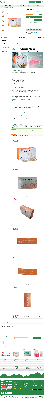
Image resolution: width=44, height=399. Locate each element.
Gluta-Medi (16, 359)
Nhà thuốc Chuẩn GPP (16, 384)
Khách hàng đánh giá (5, 333)
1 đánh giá (34, 11)
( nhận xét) (6, 338)
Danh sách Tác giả (25, 387)
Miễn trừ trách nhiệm (16, 385)
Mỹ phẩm (10, 5)
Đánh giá (40, 37)
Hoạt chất (27, 5)
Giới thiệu (15, 382)
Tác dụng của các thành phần (5, 50)
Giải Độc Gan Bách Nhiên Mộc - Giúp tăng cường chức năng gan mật (27, 85)
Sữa (13, 5)
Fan (3, 389)
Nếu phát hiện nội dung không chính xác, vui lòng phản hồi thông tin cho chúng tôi (34, 30)
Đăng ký (39, 1)
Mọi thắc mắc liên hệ (35, 380)
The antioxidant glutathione (33, 316)
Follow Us (2, 391)
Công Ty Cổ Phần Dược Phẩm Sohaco (33, 22)
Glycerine (27, 359)
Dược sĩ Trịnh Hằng (33, 32)
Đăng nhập (33, 1)
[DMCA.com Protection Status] (42, 396)
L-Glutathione (39, 27)
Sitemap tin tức (27, 388)
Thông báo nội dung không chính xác (18, 387)
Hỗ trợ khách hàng (17, 380)
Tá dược (24, 5)
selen (17, 366)
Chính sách (24, 380)
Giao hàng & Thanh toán (25, 386)
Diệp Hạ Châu (21, 106)
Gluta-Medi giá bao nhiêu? (4, 51)
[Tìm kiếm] (26, 2)
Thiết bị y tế (16, 5)
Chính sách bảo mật (25, 384)
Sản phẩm (6, 5)
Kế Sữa (19, 106)
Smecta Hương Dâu (38, 359)
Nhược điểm (3, 53)
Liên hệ (38, 5)
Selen (41, 27)
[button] (21, 371)
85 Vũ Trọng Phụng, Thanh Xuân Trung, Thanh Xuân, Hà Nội (37, 386)
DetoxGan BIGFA (14, 105)
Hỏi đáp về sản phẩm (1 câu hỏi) (7, 322)
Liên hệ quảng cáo (16, 389)
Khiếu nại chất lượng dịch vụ (17, 388)
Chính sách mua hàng (25, 383)
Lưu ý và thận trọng (5, 46)
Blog (34, 5)
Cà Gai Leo (40, 105)
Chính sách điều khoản (25, 382)
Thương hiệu (31, 5)
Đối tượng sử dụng (4, 43)
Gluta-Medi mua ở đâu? (4, 52)
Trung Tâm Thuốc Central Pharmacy (38, 125)
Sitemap (24, 388)
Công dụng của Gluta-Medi (4, 42)
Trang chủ (2, 5)
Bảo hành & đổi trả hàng (25, 385)
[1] (24, 112)
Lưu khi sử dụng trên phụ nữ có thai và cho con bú (5, 47)
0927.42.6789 (36, 383)
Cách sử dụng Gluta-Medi (4, 44)
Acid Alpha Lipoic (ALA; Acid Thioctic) (33, 27)
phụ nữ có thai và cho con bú (36, 96)
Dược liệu (20, 5)
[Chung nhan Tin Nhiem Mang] (40, 396)
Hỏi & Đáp (21, 37)
